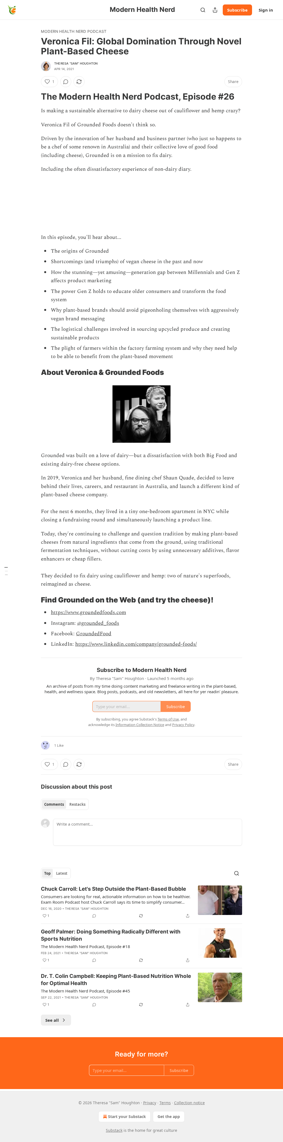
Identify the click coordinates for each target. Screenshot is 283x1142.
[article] (141, 902)
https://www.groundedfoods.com (88, 613)
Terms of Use (168, 719)
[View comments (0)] (65, 81)
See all (52, 1020)
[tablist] (65, 804)
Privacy (149, 1102)
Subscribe (237, 10)
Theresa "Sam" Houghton (76, 63)
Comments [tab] (54, 804)
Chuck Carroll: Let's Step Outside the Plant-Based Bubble (113, 889)
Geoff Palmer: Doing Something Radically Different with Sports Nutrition (110, 935)
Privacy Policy (183, 724)
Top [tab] (47, 873)
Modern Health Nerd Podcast (73, 31)
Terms (165, 1102)
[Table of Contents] (6, 571)
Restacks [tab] (77, 804)
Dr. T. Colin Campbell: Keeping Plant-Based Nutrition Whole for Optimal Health (116, 979)
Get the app (169, 1116)
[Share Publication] (215, 9)
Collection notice (189, 1102)
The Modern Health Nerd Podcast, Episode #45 (85, 991)
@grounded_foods (98, 623)
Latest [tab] (61, 873)
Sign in (266, 10)
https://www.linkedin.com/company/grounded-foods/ (136, 644)
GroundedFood (93, 634)
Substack (114, 1130)
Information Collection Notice (140, 724)
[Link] (33, 96)
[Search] (202, 9)
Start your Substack (127, 1116)
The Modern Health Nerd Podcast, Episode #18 (85, 946)
